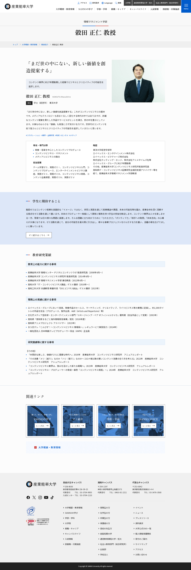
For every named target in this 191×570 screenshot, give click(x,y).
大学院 (127, 3)
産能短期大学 (106, 533)
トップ (15, 44)
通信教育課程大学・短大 (143, 3)
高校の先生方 (106, 528)
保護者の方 (105, 523)
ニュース (139, 512)
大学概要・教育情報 (29, 44)
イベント (139, 507)
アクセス (139, 549)
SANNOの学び (71, 512)
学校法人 (104, 554)
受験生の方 (105, 507)
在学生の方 (105, 512)
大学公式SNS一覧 (143, 528)
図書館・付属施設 (73, 544)
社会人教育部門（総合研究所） (167, 3)
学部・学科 (70, 518)
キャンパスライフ (73, 533)
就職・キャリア (72, 528)
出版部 (103, 549)
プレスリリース (142, 518)
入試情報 (69, 539)
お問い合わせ (141, 554)
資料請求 (139, 523)
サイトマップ (141, 544)
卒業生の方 (105, 518)
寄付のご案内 (141, 539)
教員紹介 (44, 44)
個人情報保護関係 (143, 533)
